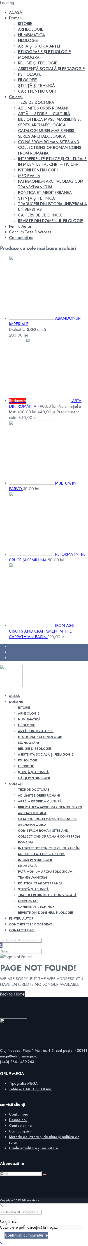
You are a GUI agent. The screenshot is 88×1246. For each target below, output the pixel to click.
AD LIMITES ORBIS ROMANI (43, 108)
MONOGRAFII (30, 57)
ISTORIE (25, 24)
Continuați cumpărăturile (26, 1235)
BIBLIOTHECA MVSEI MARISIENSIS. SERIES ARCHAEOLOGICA (49, 122)
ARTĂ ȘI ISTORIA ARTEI (39, 46)
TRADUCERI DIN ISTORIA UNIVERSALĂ (52, 204)
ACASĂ (15, 12)
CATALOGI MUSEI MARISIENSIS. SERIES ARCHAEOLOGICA (47, 133)
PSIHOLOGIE (30, 74)
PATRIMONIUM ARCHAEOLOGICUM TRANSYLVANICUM (50, 184)
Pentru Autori (20, 226)
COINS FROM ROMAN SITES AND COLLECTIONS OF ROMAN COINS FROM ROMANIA (49, 147)
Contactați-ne (21, 238)
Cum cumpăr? (20, 1131)
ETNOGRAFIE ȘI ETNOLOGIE (44, 52)
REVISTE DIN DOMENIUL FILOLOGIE (50, 221)
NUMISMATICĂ (31, 35)
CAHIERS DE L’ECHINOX (40, 215)
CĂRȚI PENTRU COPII (37, 91)
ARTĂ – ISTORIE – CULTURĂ (44, 114)
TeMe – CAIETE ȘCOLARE (30, 1089)
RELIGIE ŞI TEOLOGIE (37, 63)
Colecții (16, 97)
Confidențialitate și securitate (33, 1148)
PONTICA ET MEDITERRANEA (45, 193)
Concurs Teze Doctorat (30, 232)
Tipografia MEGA (23, 1083)
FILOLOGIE (28, 40)
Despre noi (18, 1120)
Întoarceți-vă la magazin (41, 1227)
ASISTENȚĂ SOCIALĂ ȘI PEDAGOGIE (51, 69)
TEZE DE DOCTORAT (37, 102)
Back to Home (12, 994)
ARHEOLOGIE (30, 29)
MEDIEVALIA (29, 176)
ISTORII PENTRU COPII (38, 170)
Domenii (16, 18)
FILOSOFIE (27, 80)
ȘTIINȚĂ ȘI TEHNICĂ (36, 86)
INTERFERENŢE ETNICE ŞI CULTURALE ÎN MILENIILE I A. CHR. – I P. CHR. (52, 161)
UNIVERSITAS (30, 209)
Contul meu (18, 1114)
